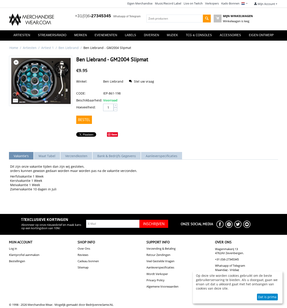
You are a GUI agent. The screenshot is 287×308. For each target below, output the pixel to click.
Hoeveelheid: (86, 107)
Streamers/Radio (52, 35)
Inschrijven (154, 223)
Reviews (83, 255)
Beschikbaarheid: (88, 100)
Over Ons (84, 248)
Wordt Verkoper (157, 274)
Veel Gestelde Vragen (160, 261)
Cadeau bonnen (88, 261)
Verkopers (212, 3)
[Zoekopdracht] (207, 18)
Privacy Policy (155, 280)
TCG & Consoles (199, 35)
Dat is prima (267, 297)
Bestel (84, 119)
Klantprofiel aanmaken (24, 255)
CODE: (81, 93)
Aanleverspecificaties (160, 267)
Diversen (151, 35)
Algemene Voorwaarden (162, 286)
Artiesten (21, 35)
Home (13, 48)
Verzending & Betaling (161, 248)
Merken (80, 35)
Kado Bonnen (230, 3)
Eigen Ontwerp (261, 35)
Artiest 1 (47, 48)
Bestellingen (17, 261)
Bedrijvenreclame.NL (99, 305)
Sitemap (83, 267)
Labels (130, 35)
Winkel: (81, 81)
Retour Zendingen (158, 255)
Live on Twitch (193, 3)
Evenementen (106, 35)
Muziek (172, 35)
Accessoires (230, 35)
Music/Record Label (168, 3)
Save (114, 134)
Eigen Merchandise (139, 3)
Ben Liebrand (69, 48)
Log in (13, 248)
